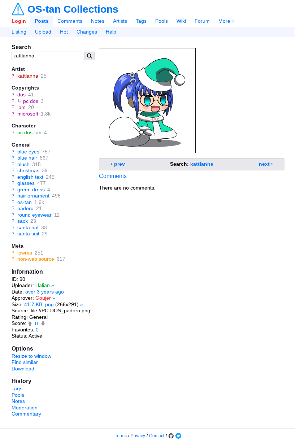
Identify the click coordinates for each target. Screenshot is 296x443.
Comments (69, 21)
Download (23, 369)
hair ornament (33, 196)
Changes (87, 32)
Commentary (26, 414)
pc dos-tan (29, 132)
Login (19, 21)
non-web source (35, 259)
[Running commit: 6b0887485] (171, 436)
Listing (19, 32)
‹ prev (118, 164)
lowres (24, 253)
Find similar (25, 362)
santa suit (28, 233)
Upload (43, 32)
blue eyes (28, 152)
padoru (25, 208)
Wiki (181, 21)
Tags (141, 21)
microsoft (27, 114)
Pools (161, 21)
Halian (42, 285)
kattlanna (27, 76)
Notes (97, 21)
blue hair (27, 158)
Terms (121, 436)
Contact (156, 436)
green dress (31, 189)
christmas (28, 170)
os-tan (24, 202)
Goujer (43, 298)
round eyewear (34, 215)
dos (21, 94)
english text (30, 177)
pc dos (30, 101)
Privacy (138, 436)
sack (22, 221)
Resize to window (31, 356)
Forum (202, 21)
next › (266, 164)
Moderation (25, 408)
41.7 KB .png (39, 304)
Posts (42, 21)
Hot (64, 32)
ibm (21, 107)
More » (226, 21)
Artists (120, 21)
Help (111, 32)
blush (23, 164)
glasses (26, 183)
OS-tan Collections (72, 9)
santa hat (28, 227)
